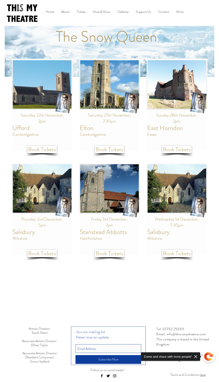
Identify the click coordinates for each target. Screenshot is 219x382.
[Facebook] (102, 376)
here (203, 374)
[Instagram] (114, 376)
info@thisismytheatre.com (186, 334)
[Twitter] (108, 376)
